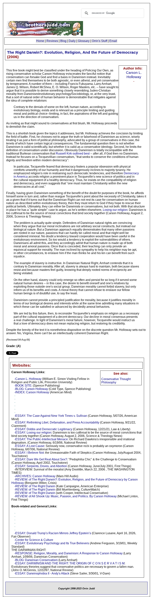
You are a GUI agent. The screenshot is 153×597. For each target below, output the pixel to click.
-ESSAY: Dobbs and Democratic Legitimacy (43, 429)
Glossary (84, 40)
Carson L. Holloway (134, 74)
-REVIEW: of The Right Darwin (34, 486)
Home (40, 40)
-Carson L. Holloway (27, 378)
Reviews (52, 40)
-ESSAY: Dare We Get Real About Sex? (40, 459)
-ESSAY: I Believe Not (29, 452)
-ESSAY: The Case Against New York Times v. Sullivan (50, 415)
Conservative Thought (116, 379)
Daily (72, 40)
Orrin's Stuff (99, 40)
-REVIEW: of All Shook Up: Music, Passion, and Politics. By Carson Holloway (65, 496)
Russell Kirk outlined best (73, 153)
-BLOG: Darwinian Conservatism (36, 560)
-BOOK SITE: (23, 385)
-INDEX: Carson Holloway (31, 392)
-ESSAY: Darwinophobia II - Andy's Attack (41, 573)
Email (113, 40)
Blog (63, 40)
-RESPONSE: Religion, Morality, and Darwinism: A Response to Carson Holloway (68, 553)
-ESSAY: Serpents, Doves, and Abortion (40, 466)
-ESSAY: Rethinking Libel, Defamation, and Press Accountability (56, 422)
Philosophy (108, 382)
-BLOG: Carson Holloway (31, 388)
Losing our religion (115, 209)
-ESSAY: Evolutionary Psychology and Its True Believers (51, 543)
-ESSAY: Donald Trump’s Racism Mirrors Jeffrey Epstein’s (52, 533)
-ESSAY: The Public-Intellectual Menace (41, 439)
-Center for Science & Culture (33, 539)
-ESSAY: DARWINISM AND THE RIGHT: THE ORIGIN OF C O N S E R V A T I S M (69, 563)
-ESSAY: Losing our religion (32, 432)
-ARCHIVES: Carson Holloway (34, 476)
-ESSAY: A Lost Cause (29, 446)
